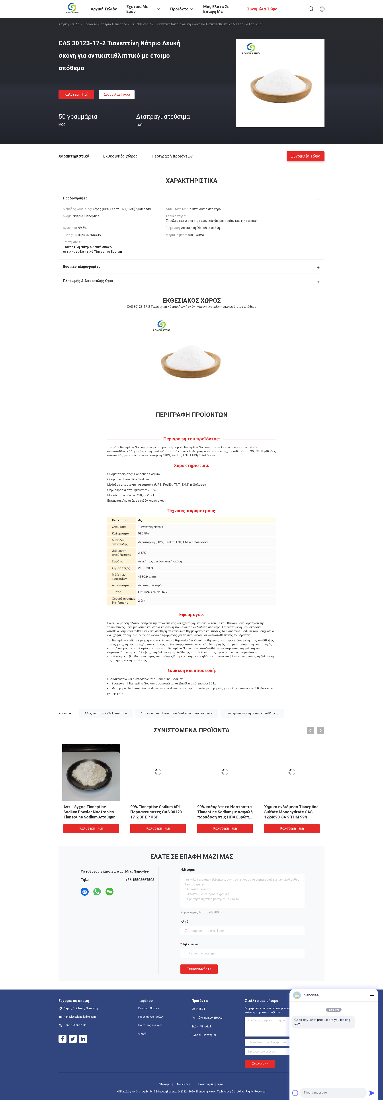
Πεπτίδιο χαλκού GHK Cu (207, 1017)
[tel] (122, 892)
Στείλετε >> (260, 1063)
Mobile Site (183, 1084)
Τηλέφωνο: (190, 944)
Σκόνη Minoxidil (201, 1026)
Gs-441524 (198, 1008)
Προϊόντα (90, 24)
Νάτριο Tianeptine (114, 24)
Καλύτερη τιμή (76, 94)
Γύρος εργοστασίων (151, 1016)
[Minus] (372, 995)
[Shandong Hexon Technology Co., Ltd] (72, 8)
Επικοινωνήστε (199, 969)
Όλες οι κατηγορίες (204, 1035)
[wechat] (109, 892)
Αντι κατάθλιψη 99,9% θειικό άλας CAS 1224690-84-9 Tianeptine (90, 811)
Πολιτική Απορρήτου (211, 1084)
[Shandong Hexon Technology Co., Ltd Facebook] (62, 1039)
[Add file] (295, 1093)
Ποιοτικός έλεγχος (150, 1025)
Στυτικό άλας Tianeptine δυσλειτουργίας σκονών (176, 713)
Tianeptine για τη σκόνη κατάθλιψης (252, 713)
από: (185, 921)
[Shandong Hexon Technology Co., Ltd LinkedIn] (83, 1039)
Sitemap (164, 1084)
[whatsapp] (97, 892)
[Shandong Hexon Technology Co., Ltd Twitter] (73, 1039)
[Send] (371, 1093)
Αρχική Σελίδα (69, 24)
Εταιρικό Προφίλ (148, 1008)
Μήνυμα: (188, 869)
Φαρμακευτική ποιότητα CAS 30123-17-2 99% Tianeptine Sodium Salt (220, 811)
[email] (85, 892)
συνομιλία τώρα (117, 94)
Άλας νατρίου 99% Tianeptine (106, 713)
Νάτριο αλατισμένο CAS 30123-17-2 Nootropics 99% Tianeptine (156, 811)
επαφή (142, 1033)
